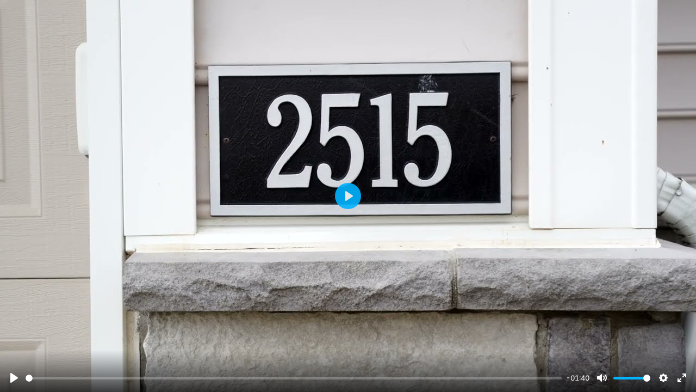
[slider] (294, 378)
